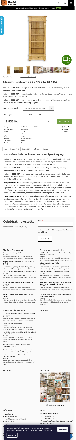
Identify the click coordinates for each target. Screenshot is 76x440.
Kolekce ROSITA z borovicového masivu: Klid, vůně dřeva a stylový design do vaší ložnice (55, 283)
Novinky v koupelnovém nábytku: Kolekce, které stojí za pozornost (19, 314)
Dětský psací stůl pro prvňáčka (12, 253)
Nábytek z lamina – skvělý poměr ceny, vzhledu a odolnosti (18, 295)
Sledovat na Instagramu (56, 405)
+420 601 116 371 (48, 418)
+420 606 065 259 (48, 416)
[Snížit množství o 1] (43, 121)
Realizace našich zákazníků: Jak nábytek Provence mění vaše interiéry (18, 355)
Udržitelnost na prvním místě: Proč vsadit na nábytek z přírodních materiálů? (56, 253)
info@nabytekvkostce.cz (50, 413)
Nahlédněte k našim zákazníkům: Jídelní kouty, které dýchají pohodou (19, 333)
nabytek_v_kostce (48, 423)
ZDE (58, 8)
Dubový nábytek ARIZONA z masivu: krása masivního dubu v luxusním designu (56, 295)
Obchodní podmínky (11, 416)
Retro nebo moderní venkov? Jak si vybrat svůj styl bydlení (18, 262)
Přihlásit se (45, 239)
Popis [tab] (5, 149)
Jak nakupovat (9, 414)
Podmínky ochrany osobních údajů (15, 419)
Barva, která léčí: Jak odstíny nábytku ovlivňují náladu (19, 271)
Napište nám (8, 424)
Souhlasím (63, 429)
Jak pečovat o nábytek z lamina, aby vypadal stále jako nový (18, 283)
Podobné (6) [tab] (26, 149)
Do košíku (65, 121)
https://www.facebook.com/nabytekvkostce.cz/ (57, 421)
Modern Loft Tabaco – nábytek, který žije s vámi (54, 271)
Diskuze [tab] (45, 149)
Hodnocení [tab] (36, 149)
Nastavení (12, 435)
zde (51, 430)
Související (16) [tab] (14, 149)
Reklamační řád (9, 421)
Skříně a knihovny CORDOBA (29, 127)
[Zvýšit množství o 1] (53, 121)
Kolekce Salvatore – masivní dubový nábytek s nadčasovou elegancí (17, 345)
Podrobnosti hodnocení (28, 77)
